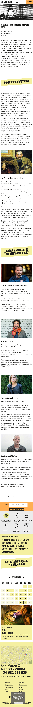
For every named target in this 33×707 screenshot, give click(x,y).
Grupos (21, 682)
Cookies (7, 703)
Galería (7, 691)
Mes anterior (9, 577)
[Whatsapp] (9, 697)
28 (20, 602)
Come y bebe (23, 685)
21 (20, 598)
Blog (20, 691)
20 (16, 598)
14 (20, 594)
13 (16, 594)
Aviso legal (27, 702)
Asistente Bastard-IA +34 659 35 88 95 (16, 676)
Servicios (7, 689)
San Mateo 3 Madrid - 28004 (13, 667)
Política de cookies (18, 701)
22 (25, 598)
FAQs (20, 687)
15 (25, 594)
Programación (9, 685)
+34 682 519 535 (14, 673)
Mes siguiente (24, 577)
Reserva (29, 2)
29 (25, 602)
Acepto (18, 702)
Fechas (7, 504)
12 (12, 594)
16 (29, 594)
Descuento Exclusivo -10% (17, 509)
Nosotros (7, 682)
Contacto (22, 689)
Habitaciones (9, 687)
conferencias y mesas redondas (12, 56)
